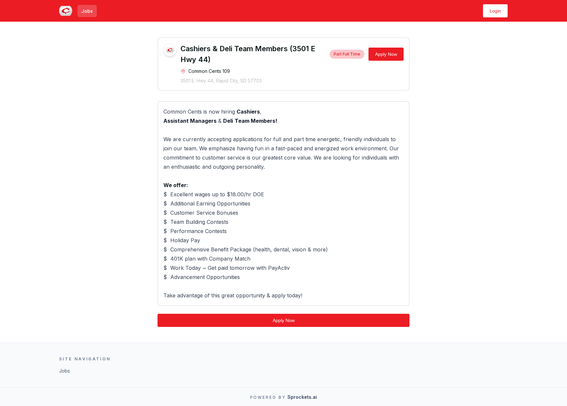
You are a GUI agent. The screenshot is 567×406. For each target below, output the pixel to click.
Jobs (87, 11)
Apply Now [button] (386, 54)
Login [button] (495, 10)
